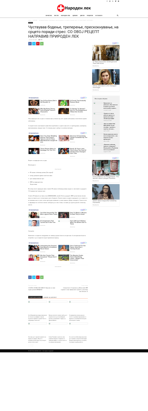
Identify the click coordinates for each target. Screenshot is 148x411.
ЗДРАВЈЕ (75, 15)
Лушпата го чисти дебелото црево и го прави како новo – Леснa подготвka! (109, 116)
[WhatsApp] (42, 43)
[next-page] (32, 345)
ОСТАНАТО (98, 15)
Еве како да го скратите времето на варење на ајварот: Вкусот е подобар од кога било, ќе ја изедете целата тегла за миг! (37, 339)
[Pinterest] (38, 43)
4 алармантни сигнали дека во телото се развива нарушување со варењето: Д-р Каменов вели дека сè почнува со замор (77, 317)
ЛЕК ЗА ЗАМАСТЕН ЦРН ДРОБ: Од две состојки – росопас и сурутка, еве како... (109, 126)
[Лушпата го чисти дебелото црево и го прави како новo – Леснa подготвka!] (98, 117)
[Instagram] (110, 1)
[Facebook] (107, 1)
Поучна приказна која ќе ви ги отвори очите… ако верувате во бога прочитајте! (111, 136)
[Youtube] (118, 1)
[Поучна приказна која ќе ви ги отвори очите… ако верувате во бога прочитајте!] (98, 137)
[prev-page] (29, 345)
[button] (118, 16)
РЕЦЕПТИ (90, 15)
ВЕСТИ (56, 15)
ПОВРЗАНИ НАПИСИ (35, 297)
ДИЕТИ (82, 15)
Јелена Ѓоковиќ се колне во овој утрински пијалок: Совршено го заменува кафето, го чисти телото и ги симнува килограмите (58, 339)
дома (29, 20)
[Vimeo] (115, 1)
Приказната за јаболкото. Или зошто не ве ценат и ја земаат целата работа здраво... (111, 105)
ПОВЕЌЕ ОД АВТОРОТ (50, 297)
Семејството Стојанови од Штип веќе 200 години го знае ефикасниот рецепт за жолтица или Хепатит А (74, 289)
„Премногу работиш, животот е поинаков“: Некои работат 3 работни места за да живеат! (111, 147)
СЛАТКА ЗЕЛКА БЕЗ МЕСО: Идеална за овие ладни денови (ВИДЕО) (41, 288)
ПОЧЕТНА (49, 15)
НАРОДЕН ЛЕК (65, 15)
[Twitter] (112, 1)
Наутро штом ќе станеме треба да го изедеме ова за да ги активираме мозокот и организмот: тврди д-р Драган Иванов (58, 317)
